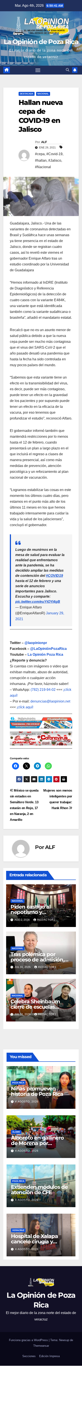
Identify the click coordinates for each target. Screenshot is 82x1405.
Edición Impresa (49, 1356)
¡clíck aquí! (25, 707)
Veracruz (18, 1230)
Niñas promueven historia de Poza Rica (37, 1091)
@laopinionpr (35, 643)
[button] (67, 70)
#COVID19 (54, 575)
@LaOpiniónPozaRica (48, 648)
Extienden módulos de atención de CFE (39, 1189)
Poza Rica (18, 1082)
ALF (44, 142)
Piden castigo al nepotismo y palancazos (30, 912)
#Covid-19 (54, 154)
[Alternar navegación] (38, 70)
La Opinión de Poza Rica (41, 42)
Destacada (26, 94)
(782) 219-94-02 (43, 689)
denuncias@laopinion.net (50, 701)
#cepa (40, 154)
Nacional (43, 94)
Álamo (16, 1132)
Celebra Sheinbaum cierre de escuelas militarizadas (35, 1006)
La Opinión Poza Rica (45, 654)
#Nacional (43, 167)
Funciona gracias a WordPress (29, 1340)
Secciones (29, 1356)
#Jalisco (54, 160)
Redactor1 (46, 919)
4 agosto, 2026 (26, 1101)
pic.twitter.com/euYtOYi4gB (37, 601)
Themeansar (41, 1345)
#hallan (41, 160)
